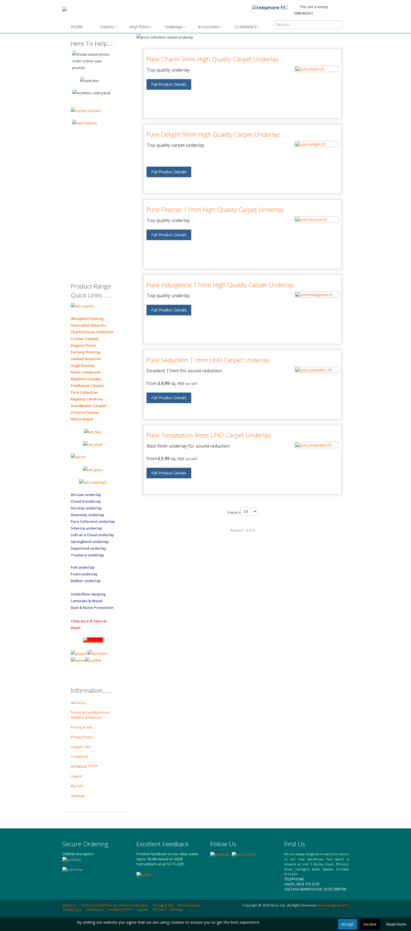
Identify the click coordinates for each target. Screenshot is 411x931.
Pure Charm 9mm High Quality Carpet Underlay (212, 59)
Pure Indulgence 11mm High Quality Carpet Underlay (220, 284)
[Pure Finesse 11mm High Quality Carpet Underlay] (317, 219)
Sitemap (77, 795)
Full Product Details (168, 84)
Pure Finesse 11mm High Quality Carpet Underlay (215, 209)
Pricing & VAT (82, 727)
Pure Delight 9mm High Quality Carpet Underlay (213, 134)
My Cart (77, 785)
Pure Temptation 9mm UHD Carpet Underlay (209, 435)
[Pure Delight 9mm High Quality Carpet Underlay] (317, 144)
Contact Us (80, 756)
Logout (76, 776)
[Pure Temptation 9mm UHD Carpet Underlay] (317, 445)
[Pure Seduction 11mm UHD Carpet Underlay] (317, 369)
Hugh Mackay (83, 365)
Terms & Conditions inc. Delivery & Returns (90, 715)
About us (78, 702)
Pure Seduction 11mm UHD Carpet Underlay (208, 360)
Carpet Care (81, 746)
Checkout (303, 13)
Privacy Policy (82, 736)
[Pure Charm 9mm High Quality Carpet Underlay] (317, 69)
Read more (396, 924)
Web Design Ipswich (333, 905)
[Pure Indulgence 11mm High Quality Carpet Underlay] (317, 294)
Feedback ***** (84, 766)
